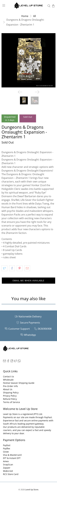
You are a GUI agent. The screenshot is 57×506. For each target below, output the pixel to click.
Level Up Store (31, 489)
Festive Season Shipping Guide (18, 382)
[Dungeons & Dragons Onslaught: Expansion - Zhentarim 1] (28, 60)
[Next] (37, 92)
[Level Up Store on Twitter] (15, 361)
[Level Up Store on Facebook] (8, 361)
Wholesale (8, 379)
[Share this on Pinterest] (19, 268)
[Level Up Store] (28, 6)
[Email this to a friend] (27, 268)
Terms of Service (11, 402)
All (34, 16)
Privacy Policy (10, 395)
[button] (28, 280)
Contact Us (8, 376)
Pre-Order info (10, 386)
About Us (7, 389)
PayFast (48, 417)
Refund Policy (10, 398)
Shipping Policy (11, 392)
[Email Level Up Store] (4, 361)
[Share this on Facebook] (12, 268)
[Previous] (20, 92)
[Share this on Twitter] (4, 268)
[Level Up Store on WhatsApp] (19, 361)
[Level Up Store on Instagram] (11, 361)
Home (24, 16)
